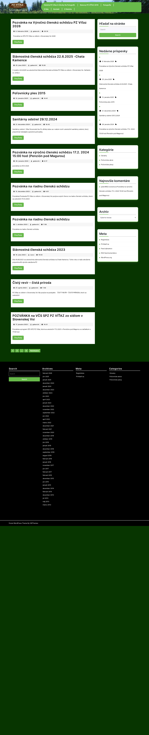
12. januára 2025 (22, 98)
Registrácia (105, 240)
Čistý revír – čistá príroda (31, 282)
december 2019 (48, 436)
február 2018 (47, 459)
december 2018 (48, 449)
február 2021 (47, 429)
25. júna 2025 (21, 65)
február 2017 (47, 472)
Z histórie (68, 9)
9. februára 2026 (22, 31)
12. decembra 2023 (23, 191)
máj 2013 (46, 501)
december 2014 (48, 488)
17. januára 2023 (22, 324)
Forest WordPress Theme (18, 523)
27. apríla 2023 (21, 288)
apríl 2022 (46, 419)
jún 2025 (46, 376)
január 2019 (47, 446)
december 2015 (48, 478)
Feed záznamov (106, 249)
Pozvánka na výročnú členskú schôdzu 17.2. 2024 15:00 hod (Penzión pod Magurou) (50, 154)
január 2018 (47, 462)
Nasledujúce (34, 351)
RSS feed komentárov (109, 253)
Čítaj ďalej (19, 42)
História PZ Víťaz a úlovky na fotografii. (59, 5)
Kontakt (56, 9)
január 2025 (47, 380)
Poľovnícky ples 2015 (29, 93)
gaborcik (36, 31)
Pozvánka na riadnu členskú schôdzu (41, 186)
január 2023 (47, 403)
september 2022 (49, 413)
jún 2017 (46, 469)
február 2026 (47, 373)
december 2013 (48, 495)
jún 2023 (46, 396)
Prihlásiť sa (105, 244)
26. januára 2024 (22, 161)
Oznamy (104, 156)
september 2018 (48, 452)
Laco (32, 255)
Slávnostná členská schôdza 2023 (38, 249)
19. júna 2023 (21, 255)
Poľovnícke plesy (107, 165)
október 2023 (47, 393)
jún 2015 (46, 482)
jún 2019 (46, 442)
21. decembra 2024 (23, 124)
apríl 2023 (46, 399)
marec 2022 (47, 423)
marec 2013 (47, 505)
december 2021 (48, 426)
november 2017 (48, 465)
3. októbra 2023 (22, 224)
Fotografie (107, 5)
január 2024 (47, 386)
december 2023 (48, 390)
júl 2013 (45, 498)
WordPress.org (106, 257)
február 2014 (47, 492)
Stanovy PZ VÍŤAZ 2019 (89, 5)
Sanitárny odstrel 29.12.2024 (34, 119)
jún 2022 (46, 416)
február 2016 (47, 475)
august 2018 (47, 455)
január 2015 (47, 485)
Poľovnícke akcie (107, 160)
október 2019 (47, 439)
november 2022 (48, 409)
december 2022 (48, 406)
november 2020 (48, 432)
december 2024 (48, 383)
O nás (46, 9)
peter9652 (105, 187)
